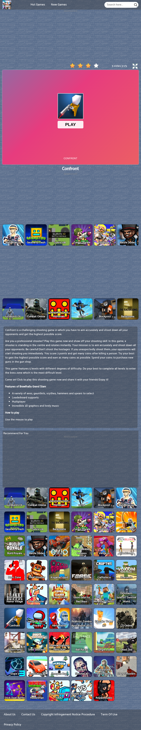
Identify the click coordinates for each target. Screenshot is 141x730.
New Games (59, 4)
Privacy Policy (12, 724)
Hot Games (37, 4)
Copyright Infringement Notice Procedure (68, 714)
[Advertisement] (70, 37)
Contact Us (28, 714)
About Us (9, 714)
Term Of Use (109, 714)
